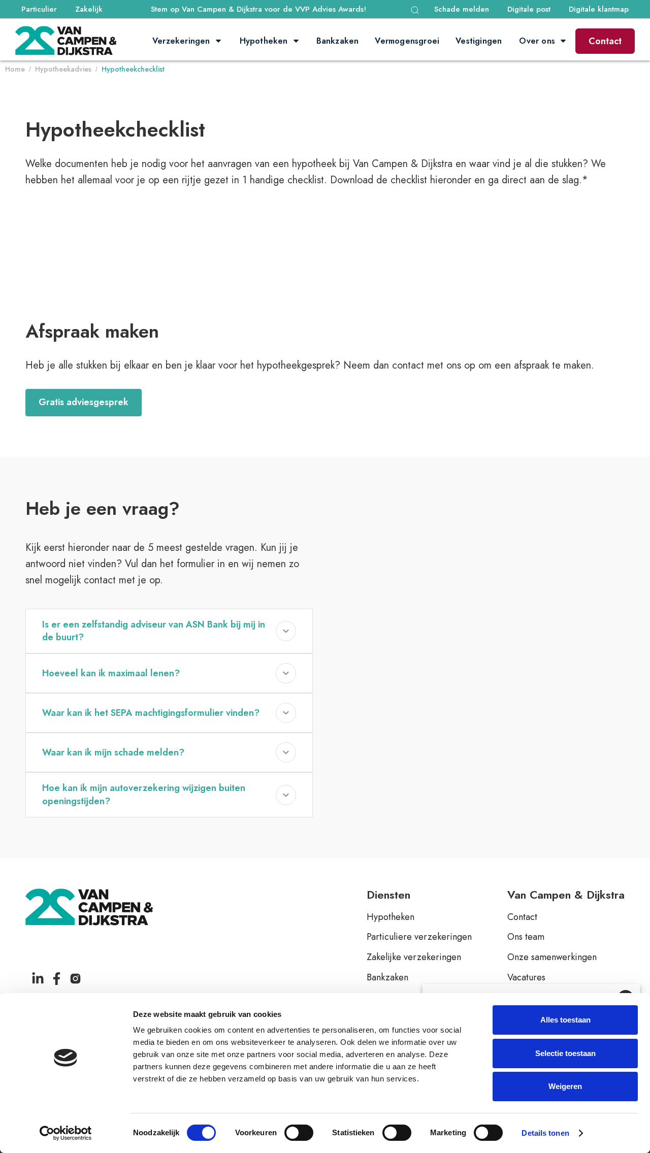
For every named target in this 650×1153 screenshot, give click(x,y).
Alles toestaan (565, 1019)
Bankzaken (387, 977)
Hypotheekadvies (63, 69)
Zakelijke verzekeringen (414, 957)
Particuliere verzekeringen (419, 937)
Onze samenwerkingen (552, 957)
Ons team (525, 937)
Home (15, 69)
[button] (415, 10)
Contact (605, 41)
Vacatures (526, 977)
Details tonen (545, 1133)
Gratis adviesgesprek (83, 402)
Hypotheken (390, 917)
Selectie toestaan (565, 1053)
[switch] (298, 1133)
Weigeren (565, 1086)
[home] (66, 41)
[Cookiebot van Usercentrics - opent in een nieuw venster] (65, 1133)
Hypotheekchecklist (133, 69)
